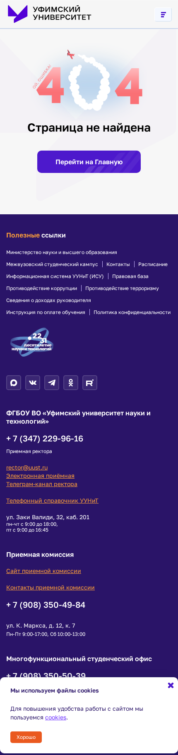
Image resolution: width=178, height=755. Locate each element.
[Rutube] (89, 382)
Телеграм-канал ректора (41, 483)
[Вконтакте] (32, 382)
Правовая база (130, 276)
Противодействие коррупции (41, 288)
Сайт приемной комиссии (43, 570)
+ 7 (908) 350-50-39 (46, 675)
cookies (55, 717)
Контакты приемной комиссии (50, 587)
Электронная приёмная (40, 475)
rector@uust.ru (27, 467)
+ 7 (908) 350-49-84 (45, 604)
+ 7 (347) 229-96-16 (44, 438)
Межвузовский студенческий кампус (52, 264)
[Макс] (13, 382)
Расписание (153, 264)
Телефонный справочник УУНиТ (52, 500)
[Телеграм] (51, 382)
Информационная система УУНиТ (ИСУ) (55, 276)
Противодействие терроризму (122, 288)
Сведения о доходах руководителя (48, 300)
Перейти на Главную (89, 162)
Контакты (118, 264)
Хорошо (26, 737)
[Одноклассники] (70, 382)
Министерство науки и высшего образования (61, 252)
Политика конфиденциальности (132, 312)
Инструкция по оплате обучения (45, 312)
